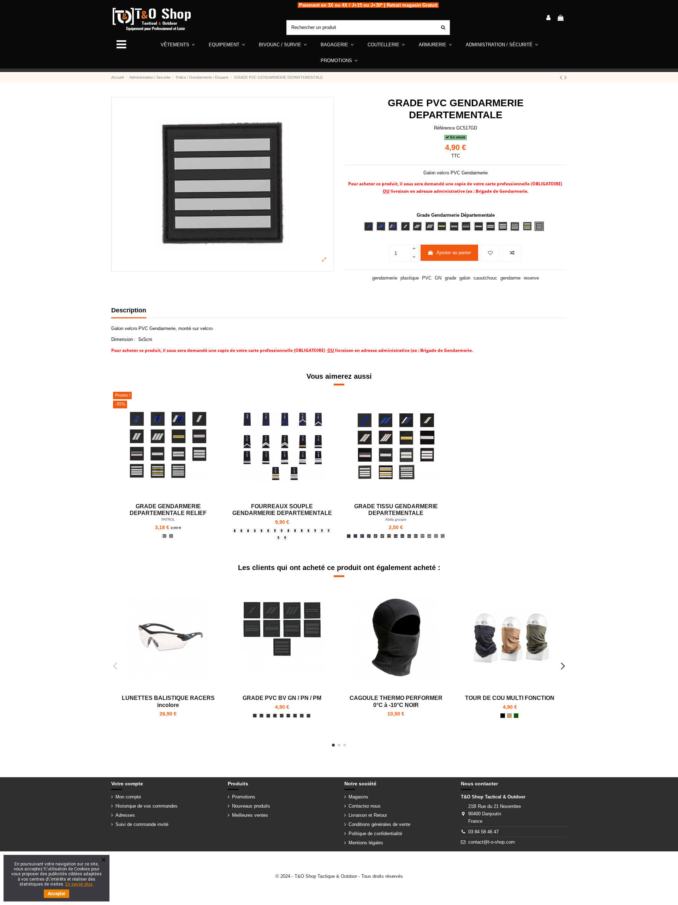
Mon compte (128, 796)
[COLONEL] (171, 536)
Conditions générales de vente (379, 824)
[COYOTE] (509, 715)
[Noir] (502, 715)
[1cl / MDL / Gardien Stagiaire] (254, 715)
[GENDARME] (375, 536)
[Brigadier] (248, 530)
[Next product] (565, 77)
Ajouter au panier (453, 252)
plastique (409, 278)
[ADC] (295, 530)
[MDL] (268, 530)
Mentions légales (366, 842)
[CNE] (322, 530)
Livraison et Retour (368, 815)
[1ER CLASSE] (348, 536)
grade (450, 278)
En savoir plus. (79, 884)
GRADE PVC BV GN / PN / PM (282, 698)
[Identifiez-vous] (548, 18)
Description (128, 310)
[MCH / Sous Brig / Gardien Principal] (268, 715)
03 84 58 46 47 (483, 831)
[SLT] (308, 530)
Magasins (358, 796)
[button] (227, 45)
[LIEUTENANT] (416, 536)
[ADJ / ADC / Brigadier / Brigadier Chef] (275, 715)
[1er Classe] (241, 530)
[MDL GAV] (261, 530)
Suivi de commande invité (141, 824)
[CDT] (328, 530)
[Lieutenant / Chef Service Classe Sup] (295, 715)
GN (438, 278)
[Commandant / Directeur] (308, 715)
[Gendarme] (275, 530)
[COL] (285, 537)
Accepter (56, 893)
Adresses (125, 815)
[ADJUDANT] (389, 536)
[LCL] (278, 537)
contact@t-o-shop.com (491, 842)
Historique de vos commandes (146, 806)
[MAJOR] (402, 536)
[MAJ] (301, 530)
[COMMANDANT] (429, 536)
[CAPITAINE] (422, 536)
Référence (444, 128)
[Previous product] (562, 77)
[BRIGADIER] (355, 536)
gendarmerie (384, 278)
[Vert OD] (516, 715)
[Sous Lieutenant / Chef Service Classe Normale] (288, 715)
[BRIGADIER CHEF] (362, 536)
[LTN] (315, 530)
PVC (427, 278)
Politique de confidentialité (375, 833)
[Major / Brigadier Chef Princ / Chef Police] (281, 715)
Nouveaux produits (251, 806)
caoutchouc (485, 278)
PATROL (168, 519)
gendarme (510, 278)
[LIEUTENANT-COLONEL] (164, 536)
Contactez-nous (365, 806)
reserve (531, 278)
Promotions (243, 796)
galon (464, 278)
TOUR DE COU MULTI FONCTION (509, 698)
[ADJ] (288, 530)
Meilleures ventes (250, 815)
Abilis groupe (395, 519)
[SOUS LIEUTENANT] (409, 536)
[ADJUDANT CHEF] (395, 536)
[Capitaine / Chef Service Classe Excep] (301, 715)
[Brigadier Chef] (254, 530)
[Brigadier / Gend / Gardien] (261, 715)
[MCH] (281, 530)
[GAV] (234, 530)
